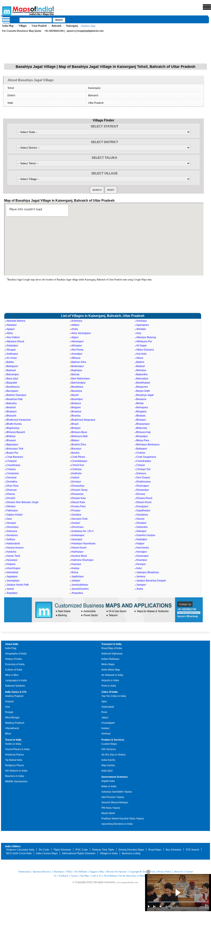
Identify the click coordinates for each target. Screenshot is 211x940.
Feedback (63, 875)
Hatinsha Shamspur (82, 560)
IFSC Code (81, 849)
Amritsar (106, 733)
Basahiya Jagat (145, 395)
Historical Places (14, 754)
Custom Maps (109, 743)
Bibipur (75, 440)
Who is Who (12, 675)
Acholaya (141, 320)
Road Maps (154, 849)
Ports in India (108, 685)
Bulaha (75, 452)
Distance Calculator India (20, 849)
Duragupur (142, 506)
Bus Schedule (173, 849)
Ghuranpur (12, 527)
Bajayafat (11, 382)
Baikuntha (142, 374)
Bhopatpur (142, 436)
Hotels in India (13, 743)
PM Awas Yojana (110, 807)
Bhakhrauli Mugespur (83, 419)
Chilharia (76, 469)
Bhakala (140, 415)
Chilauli (140, 465)
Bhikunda (141, 428)
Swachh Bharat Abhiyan (114, 802)
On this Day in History (113, 754)
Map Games (108, 765)
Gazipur (75, 522)
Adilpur (75, 325)
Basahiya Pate (14, 399)
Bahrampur (12, 374)
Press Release (110, 875)
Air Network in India (112, 675)
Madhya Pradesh (14, 722)
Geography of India (16, 653)
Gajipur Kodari (14, 514)
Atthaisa (75, 357)
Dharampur (142, 489)
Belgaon (76, 407)
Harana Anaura (14, 547)
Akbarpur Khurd (15, 341)
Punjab (9, 712)
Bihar (8, 733)
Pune (104, 712)
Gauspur (11, 522)
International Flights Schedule (78, 853)
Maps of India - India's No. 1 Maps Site (6, 10)
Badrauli (11, 370)
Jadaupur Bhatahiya (147, 572)
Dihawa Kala (78, 498)
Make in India (108, 786)
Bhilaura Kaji (143, 432)
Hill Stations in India (16, 770)
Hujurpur (76, 564)
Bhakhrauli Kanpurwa (18, 419)
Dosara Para (78, 506)
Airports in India (110, 680)
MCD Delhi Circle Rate (19, 853)
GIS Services (108, 749)
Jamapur (141, 584)
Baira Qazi (12, 378)
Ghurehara (77, 527)
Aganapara (142, 325)
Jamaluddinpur (79, 584)
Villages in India (109, 853)
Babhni (140, 362)
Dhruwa (140, 494)
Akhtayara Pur (144, 341)
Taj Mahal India (13, 760)
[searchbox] (35, 20)
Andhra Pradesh (14, 696)
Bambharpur (143, 382)
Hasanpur (12, 560)
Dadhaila (76, 473)
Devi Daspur (143, 477)
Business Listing (131, 853)
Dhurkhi (10, 498)
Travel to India (13, 739)
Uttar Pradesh (39, 25)
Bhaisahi (11, 415)
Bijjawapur (12, 444)
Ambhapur (12, 353)
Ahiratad (141, 329)
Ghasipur (141, 522)
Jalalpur (75, 580)
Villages (23, 25)
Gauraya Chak (79, 518)
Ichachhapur (13, 568)
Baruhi (75, 395)
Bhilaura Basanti (15, 432)
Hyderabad (107, 706)
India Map (8, 25)
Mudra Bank (108, 813)
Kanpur (105, 728)
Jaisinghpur (13, 580)
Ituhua (74, 572)
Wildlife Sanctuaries (16, 781)
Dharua (10, 494)
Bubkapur (141, 448)
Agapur (10, 329)
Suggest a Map (97, 871)
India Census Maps (47, 853)
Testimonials (24, 871)
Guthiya (10, 539)
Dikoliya (10, 506)
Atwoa (139, 357)
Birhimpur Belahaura (147, 444)
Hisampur (141, 560)
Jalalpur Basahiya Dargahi (151, 580)
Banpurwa (142, 386)
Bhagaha (141, 411)
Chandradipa (143, 461)
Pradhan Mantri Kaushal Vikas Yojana (122, 818)
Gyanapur (76, 539)
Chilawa (11, 469)
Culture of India (13, 669)
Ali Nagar (141, 345)
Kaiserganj (72, 25)
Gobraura (11, 531)
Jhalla (139, 588)
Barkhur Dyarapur (16, 395)
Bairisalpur (142, 378)
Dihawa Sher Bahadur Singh (22, 502)
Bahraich (56, 25)
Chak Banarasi (14, 456)
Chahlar (140, 452)
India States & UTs (16, 692)
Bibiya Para (142, 440)
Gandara (76, 514)
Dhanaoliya (77, 485)
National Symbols (15, 685)
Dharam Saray (79, 489)
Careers (74, 875)
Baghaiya (76, 370)
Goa (7, 706)
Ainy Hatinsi (13, 337)
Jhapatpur (12, 593)
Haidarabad (13, 543)
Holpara (10, 564)
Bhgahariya (12, 428)
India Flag (10, 648)
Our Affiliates (80, 871)
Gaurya (140, 518)
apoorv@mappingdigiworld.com (85, 30)
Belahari (11, 407)
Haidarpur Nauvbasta (83, 543)
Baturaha (11, 403)
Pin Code (44, 849)
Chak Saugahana (146, 456)
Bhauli (75, 423)
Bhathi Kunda (14, 423)
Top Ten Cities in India (113, 696)
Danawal (11, 477)
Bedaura (76, 403)
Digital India (108, 781)
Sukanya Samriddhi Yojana (116, 791)
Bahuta (75, 374)
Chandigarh (108, 722)
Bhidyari (76, 428)
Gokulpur (141, 531)
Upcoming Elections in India (117, 823)
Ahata (74, 329)
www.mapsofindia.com (127, 882)
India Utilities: (13, 846)
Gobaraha (142, 527)
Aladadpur (12, 345)
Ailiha (9, 333)
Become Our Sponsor (117, 871)
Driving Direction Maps (131, 849)
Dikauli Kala (78, 502)
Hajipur (140, 543)
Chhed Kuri (77, 465)
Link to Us (96, 875)
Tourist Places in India (17, 749)
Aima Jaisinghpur (81, 333)
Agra (104, 701)
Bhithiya (10, 436)
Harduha (11, 551)
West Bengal (12, 717)
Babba (10, 362)
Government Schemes (114, 776)
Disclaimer (59, 871)
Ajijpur (75, 337)
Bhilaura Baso (79, 432)
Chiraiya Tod (143, 469)
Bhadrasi (76, 411)
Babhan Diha (78, 362)
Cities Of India (109, 692)
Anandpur (76, 353)
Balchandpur (78, 382)
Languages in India (16, 680)
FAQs (69, 871)
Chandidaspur (79, 461)
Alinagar (11, 349)
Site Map (84, 875)
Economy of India (15, 664)
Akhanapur (77, 341)
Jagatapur (12, 576)
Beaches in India (14, 776)
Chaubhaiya (13, 465)
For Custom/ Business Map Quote (21, 30)
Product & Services (112, 739)
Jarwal (10, 588)
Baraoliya (76, 390)
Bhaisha (76, 415)
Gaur (9, 518)
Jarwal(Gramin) (80, 588)
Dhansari (11, 489)
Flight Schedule (62, 849)
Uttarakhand (12, 728)
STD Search (192, 849)
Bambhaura (13, 386)
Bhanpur (141, 419)
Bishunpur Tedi (14, 448)
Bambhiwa (77, 386)
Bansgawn (12, 390)
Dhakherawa (143, 481)
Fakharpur (12, 510)
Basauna (141, 399)
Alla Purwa (77, 349)
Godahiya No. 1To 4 (82, 531)
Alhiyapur (76, 345)
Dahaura (141, 473)
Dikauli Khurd (143, 502)
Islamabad (12, 572)
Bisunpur (76, 448)
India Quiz (107, 770)
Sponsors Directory (42, 871)
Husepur (141, 564)
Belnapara (142, 407)
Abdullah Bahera (15, 320)
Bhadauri (11, 411)
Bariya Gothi (143, 390)
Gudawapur (77, 535)
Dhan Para (12, 485)
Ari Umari (11, 357)
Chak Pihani (78, 456)
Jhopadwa (77, 593)
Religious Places (14, 765)
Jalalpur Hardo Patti (17, 584)
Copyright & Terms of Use (142, 871)
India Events (108, 760)
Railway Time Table (103, 849)
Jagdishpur (77, 576)
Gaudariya (142, 514)
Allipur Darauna (145, 349)
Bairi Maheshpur (80, 378)
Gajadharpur (143, 510)
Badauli (140, 366)
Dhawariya (77, 494)
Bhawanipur (143, 423)
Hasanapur (142, 555)
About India (11, 644)
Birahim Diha (78, 444)
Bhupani (11, 440)
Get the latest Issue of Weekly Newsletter (138, 875)
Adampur (11, 325)
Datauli (75, 477)
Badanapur (77, 366)
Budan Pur (12, 452)
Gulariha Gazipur (145, 535)
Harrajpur (141, 551)
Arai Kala (141, 353)
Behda (140, 403)
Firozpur (76, 510)
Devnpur (76, 481)
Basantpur (77, 399)
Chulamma (12, 473)
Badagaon (12, 366)
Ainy (138, 333)
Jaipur (104, 717)
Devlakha (11, 481)
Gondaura (12, 535)
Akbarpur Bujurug (146, 337)
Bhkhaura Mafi (79, 436)
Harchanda (142, 547)
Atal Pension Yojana (112, 797)
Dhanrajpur (142, 485)
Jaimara (140, 576)
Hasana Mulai (79, 555)
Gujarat (9, 701)
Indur (139, 568)
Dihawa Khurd (144, 498)
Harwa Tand (13, 555)
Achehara (76, 320)
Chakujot (11, 461)
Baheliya (141, 370)
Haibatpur (141, 539)
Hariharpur (77, 551)
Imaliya (75, 568)
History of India (13, 659)
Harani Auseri (79, 547)
